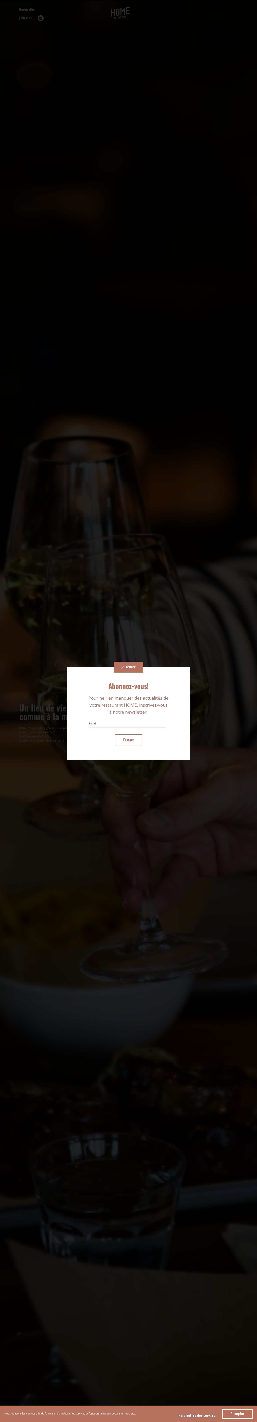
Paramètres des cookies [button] (197, 1415)
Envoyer (128, 740)
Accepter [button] (237, 1414)
